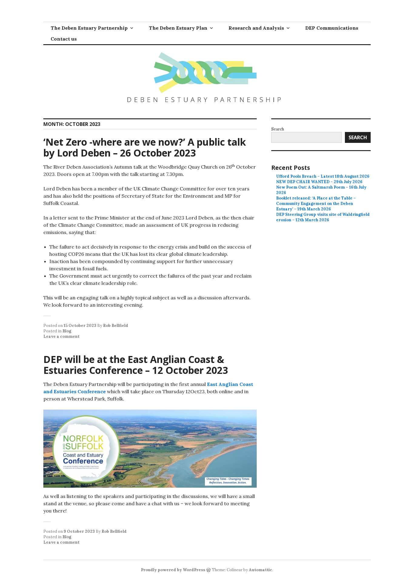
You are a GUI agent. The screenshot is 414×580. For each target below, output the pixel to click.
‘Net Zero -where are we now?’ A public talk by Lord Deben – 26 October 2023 (144, 147)
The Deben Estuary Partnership (89, 28)
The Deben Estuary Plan (178, 28)
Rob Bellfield (115, 325)
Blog (66, 331)
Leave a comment (61, 336)
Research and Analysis (256, 28)
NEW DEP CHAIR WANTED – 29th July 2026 (319, 181)
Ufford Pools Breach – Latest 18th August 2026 (322, 176)
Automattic (260, 569)
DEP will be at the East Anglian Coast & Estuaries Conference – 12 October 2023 (135, 365)
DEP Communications (331, 28)
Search (277, 129)
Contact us (64, 39)
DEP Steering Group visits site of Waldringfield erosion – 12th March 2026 (323, 217)
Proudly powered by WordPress (173, 569)
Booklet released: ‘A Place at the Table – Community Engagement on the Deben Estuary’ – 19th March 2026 (316, 204)
